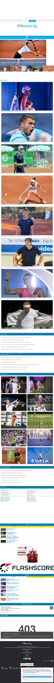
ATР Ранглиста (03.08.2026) (6, 490)
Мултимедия (4, 374)
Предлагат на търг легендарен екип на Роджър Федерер (13, 477)
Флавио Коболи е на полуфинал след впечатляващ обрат (13, 580)
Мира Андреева (31, 495)
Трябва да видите (5, 354)
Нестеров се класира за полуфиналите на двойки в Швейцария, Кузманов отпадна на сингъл (20, 173)
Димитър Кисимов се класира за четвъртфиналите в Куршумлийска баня (16, 235)
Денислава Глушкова (33, 501)
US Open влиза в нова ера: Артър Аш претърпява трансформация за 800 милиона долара (20, 364)
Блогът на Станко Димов (11, 535)
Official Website (4, 612)
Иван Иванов (5, 501)
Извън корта (4, 334)
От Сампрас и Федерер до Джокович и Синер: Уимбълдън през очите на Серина (13, 537)
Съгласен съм (26, 676)
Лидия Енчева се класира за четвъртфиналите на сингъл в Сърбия (15, 204)
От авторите (13, 526)
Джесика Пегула (31, 493)
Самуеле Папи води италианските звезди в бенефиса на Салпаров (15, 267)
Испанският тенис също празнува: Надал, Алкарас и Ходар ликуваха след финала (18, 344)
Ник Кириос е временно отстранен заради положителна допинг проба (16, 357)
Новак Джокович (5, 495)
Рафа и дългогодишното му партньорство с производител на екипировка (16, 470)
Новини (27, 575)
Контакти (27, 655)
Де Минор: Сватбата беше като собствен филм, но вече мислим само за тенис (17, 337)
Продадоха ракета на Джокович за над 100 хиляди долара (13, 475)
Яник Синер (4, 491)
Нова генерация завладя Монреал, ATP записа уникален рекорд (15, 367)
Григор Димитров (6, 497)
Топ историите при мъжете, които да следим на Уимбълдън (12, 541)
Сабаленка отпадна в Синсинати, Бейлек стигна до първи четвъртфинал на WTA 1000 (19, 298)
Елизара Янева (32, 497)
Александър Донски (7, 500)
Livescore (9, 612)
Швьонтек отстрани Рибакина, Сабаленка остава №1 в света (13, 583)
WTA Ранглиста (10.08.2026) (32, 490)
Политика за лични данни (27, 652)
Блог (27, 524)
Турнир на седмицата (27, 604)
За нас (27, 654)
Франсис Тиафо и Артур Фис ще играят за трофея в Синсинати (21, 64)
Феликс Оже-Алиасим (6, 494)
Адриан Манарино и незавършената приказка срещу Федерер (12, 533)
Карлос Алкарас (5, 492)
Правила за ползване (27, 649)
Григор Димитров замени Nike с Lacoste (10, 480)
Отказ (24, 679)
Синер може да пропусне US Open (9, 362)
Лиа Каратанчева (32, 500)
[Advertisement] (27, 9)
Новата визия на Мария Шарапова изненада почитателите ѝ (14, 347)
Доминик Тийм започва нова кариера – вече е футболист (13, 339)
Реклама (27, 650)
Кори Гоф (30, 494)
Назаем (40, 526)
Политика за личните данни (28, 674)
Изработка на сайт (46, 660)
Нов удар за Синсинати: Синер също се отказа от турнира (13, 369)
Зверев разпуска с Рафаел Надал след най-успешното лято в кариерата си (17, 349)
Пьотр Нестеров (6, 498)
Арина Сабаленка (31, 491)
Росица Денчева (32, 499)
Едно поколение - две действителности (11, 529)
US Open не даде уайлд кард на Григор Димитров (12, 359)
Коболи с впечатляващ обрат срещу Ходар (13, 591)
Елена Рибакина (31, 492)
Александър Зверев (6, 493)
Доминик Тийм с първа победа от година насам (11, 482)
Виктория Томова (32, 498)
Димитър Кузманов (6, 499)
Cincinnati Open (7, 606)
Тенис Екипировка (5, 467)
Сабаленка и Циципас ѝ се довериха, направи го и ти (12, 472)
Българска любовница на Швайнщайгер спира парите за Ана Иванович (16, 342)
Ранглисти (3, 487)
